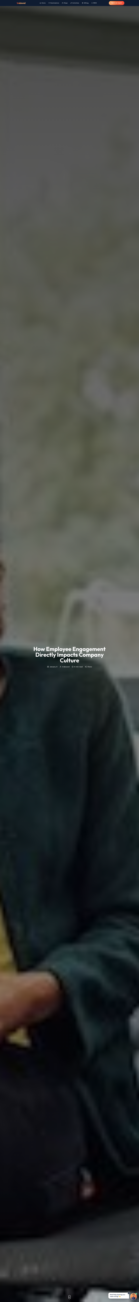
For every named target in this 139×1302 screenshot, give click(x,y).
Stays (66, 3)
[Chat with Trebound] (133, 1296)
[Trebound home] (21, 3)
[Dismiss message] (129, 1293)
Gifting (86, 3)
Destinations (54, 3)
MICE (95, 3)
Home (44, 3)
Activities (75, 3)
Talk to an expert (116, 3)
